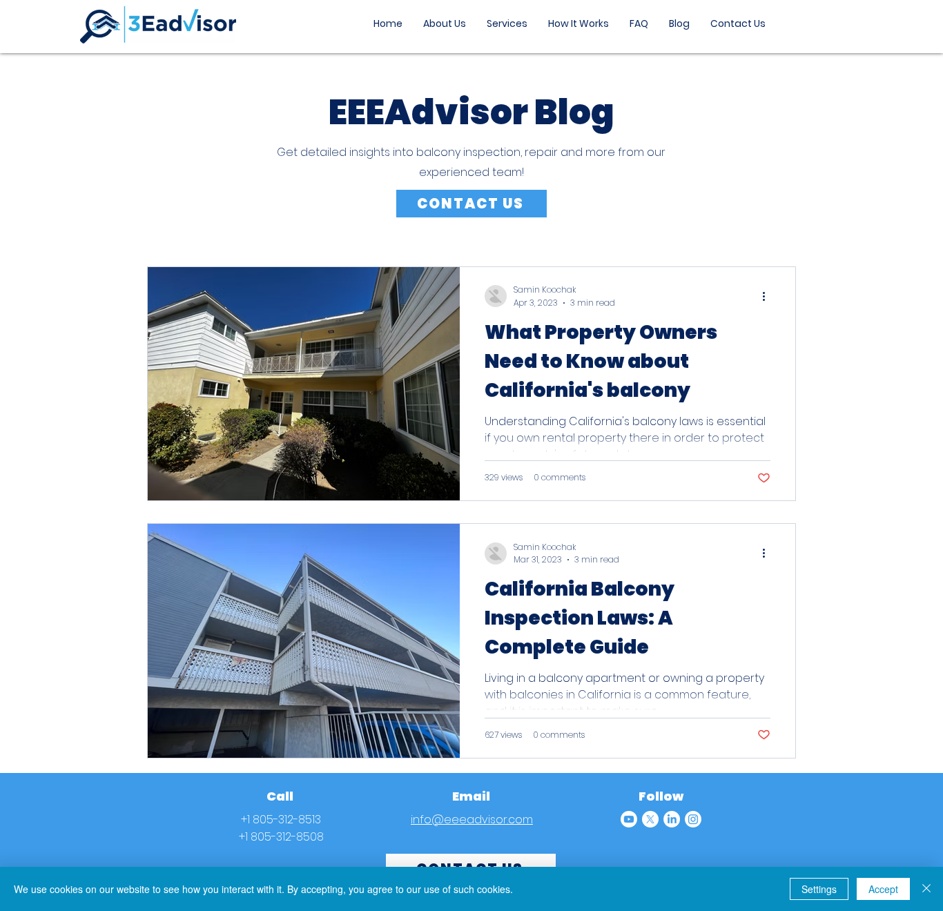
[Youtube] (629, 819)
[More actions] (768, 296)
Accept (883, 889)
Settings (819, 889)
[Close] (926, 889)
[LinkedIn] (671, 819)
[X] (650, 819)
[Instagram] (693, 819)
